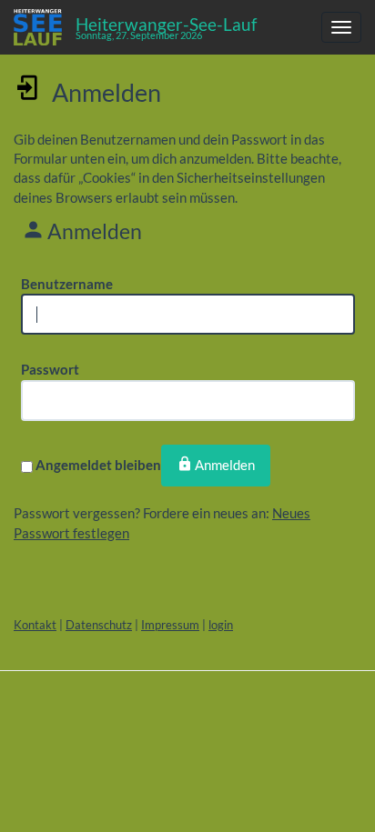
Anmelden (225, 464)
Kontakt (35, 624)
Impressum (170, 624)
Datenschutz (99, 624)
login (220, 624)
